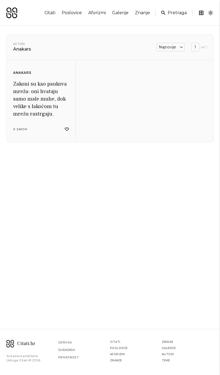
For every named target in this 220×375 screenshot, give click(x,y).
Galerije (169, 348)
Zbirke (167, 342)
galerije (120, 12)
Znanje (116, 360)
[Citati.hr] (11, 12)
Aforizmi (117, 354)
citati (50, 12)
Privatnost (68, 357)
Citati (115, 342)
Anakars (22, 73)
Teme (166, 360)
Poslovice (119, 348)
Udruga (65, 342)
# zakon (20, 129)
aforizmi (97, 12)
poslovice (72, 12)
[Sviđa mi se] (67, 129)
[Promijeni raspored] (201, 13)
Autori (19, 44)
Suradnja (66, 350)
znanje (142, 12)
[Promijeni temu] (211, 13)
